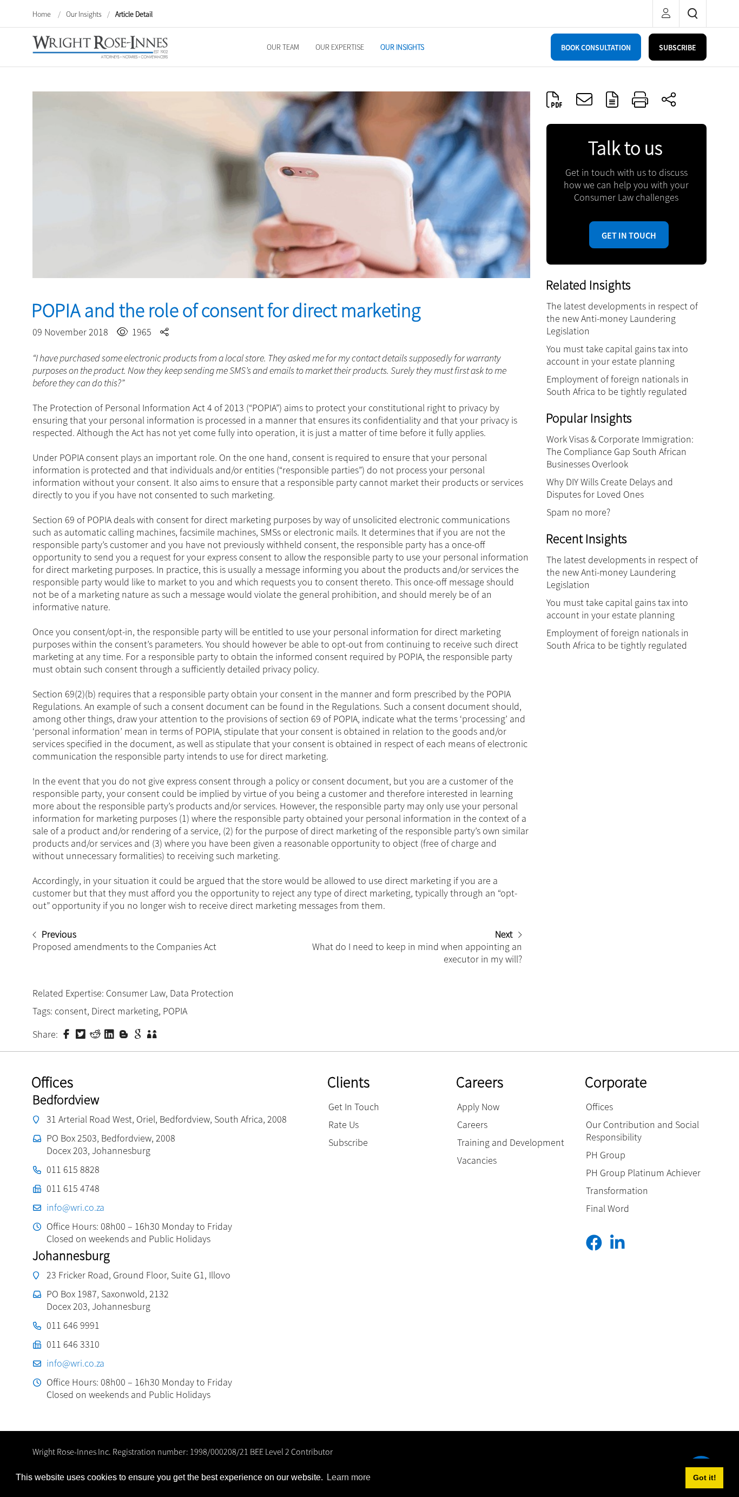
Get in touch (629, 235)
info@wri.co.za (75, 1207)
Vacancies (477, 1160)
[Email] (584, 99)
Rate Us (343, 1124)
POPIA (175, 1011)
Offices (599, 1106)
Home (42, 14)
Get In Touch (353, 1106)
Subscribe (348, 1142)
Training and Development (510, 1142)
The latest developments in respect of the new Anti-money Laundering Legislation (622, 318)
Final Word (607, 1208)
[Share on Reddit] (96, 1033)
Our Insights (84, 14)
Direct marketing (125, 1011)
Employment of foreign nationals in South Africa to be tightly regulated (617, 385)
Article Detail (134, 14)
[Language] (612, 99)
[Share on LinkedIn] (110, 1033)
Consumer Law (136, 993)
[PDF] (554, 99)
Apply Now (478, 1106)
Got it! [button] (704, 1477)
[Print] (640, 99)
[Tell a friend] (153, 1033)
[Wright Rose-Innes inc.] (100, 45)
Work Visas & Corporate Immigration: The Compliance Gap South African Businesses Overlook (620, 451)
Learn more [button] (349, 1477)
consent (71, 1011)
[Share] (669, 99)
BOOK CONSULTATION (596, 47)
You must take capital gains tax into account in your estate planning (617, 354)
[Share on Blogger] (124, 1033)
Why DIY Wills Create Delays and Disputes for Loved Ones (609, 488)
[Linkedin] (621, 1243)
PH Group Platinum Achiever (643, 1172)
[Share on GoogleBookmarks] (139, 1033)
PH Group (605, 1155)
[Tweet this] (81, 1033)
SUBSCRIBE (677, 47)
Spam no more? (578, 512)
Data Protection (202, 993)
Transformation (617, 1190)
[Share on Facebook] (67, 1033)
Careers (472, 1124)
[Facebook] (598, 1243)
